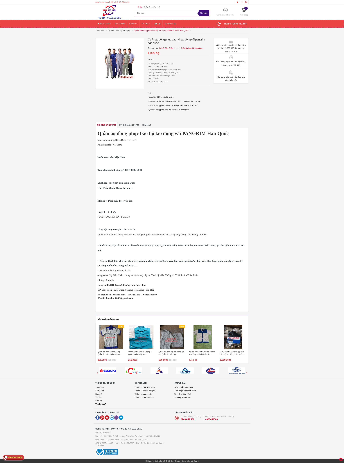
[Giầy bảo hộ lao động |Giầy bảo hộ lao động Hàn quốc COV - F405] (202, 337)
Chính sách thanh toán (145, 387)
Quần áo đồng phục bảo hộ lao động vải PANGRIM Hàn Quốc (173, 105)
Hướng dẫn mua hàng (184, 387)
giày (154, 7)
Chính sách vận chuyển (145, 391)
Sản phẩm (119, 24)
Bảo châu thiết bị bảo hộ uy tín (160, 97)
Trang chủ (104, 24)
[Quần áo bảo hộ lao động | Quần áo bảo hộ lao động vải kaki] (111, 337)
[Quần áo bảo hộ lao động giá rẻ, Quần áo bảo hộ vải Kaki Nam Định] (141, 337)
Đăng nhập (221, 15)
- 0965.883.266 (141, 440)
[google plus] (246, 2)
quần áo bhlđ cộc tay (192, 101)
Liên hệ (157, 24)
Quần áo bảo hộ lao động (110, 234)
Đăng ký (230, 15)
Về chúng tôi (170, 24)
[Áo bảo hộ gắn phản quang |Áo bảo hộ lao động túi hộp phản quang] (233, 337)
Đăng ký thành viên (182, 397)
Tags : (150, 93)
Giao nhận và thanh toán (185, 391)
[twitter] (237, 2)
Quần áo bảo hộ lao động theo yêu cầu (164, 101)
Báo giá (132, 24)
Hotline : (235, 24)
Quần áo (147, 7)
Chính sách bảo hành (144, 397)
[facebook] (242, 2)
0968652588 (211, 419)
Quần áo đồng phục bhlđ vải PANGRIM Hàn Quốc (168, 110)
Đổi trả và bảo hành (182, 394)
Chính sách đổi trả (143, 394)
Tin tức (145, 24)
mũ (158, 7)
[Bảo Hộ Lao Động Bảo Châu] (113, 12)
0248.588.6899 (112, 440)
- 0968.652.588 (127, 440)
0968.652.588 (187, 419)
